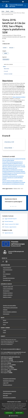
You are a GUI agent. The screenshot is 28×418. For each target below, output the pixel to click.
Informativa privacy (7, 393)
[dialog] (14, 409)
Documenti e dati (7, 280)
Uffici (4, 272)
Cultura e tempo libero (8, 288)
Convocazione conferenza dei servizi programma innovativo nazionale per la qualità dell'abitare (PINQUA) (13, 177)
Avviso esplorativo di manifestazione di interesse (13, 184)
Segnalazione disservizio (8, 381)
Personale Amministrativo (9, 278)
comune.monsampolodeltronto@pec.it (12, 349)
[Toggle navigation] (2, 5)
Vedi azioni (11, 47)
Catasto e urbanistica (7, 295)
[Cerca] (25, 6)
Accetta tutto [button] (9, 412)
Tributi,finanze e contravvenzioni (10, 307)
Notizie (4, 320)
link (14, 410)
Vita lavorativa (6, 291)
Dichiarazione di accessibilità (9, 397)
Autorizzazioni (6, 314)
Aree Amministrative (7, 270)
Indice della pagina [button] (8, 64)
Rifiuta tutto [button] (19, 412)
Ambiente (5, 309)
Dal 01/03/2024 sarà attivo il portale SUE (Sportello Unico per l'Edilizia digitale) (13, 159)
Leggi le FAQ (5, 383)
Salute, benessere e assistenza (10, 312)
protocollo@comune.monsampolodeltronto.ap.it (15, 352)
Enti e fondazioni (6, 274)
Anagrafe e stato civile (8, 286)
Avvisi (12, 11)
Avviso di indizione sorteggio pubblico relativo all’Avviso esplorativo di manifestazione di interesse (13, 181)
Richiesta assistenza (7, 385)
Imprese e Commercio (8, 293)
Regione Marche (5, 1)
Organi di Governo (7, 267)
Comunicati (5, 322)
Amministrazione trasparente (9, 391)
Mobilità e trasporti (7, 297)
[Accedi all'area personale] (23, 1)
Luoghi (4, 330)
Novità (7, 11)
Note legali (5, 395)
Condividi (5, 47)
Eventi (4, 332)
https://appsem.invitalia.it (19, 97)
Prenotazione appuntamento (9, 378)
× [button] (26, 401)
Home (3, 11)
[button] (14, 415)
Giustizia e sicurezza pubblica (9, 305)
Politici (4, 276)
